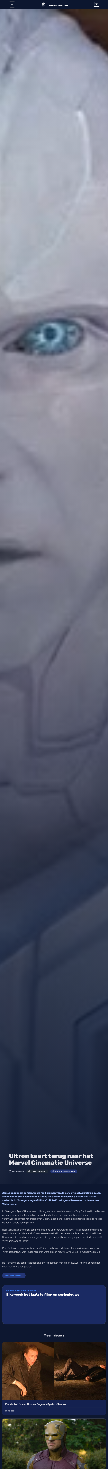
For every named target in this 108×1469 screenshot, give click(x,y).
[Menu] (12, 4)
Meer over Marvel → (13, 1275)
